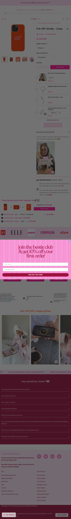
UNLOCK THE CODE (35, 275)
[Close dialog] (69, 241)
